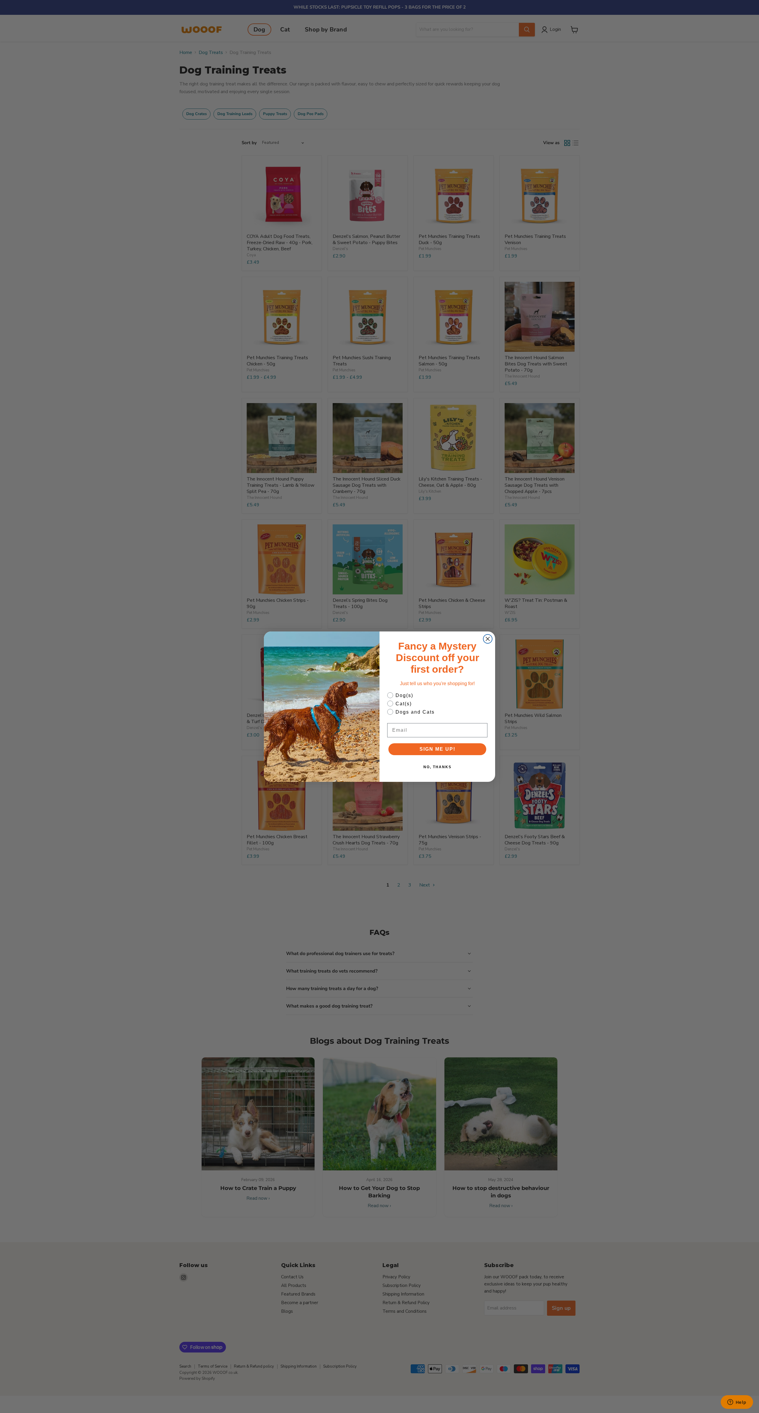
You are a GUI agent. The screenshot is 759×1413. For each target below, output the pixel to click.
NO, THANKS (437, 767)
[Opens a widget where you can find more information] (736, 1402)
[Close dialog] (487, 638)
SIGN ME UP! (437, 749)
